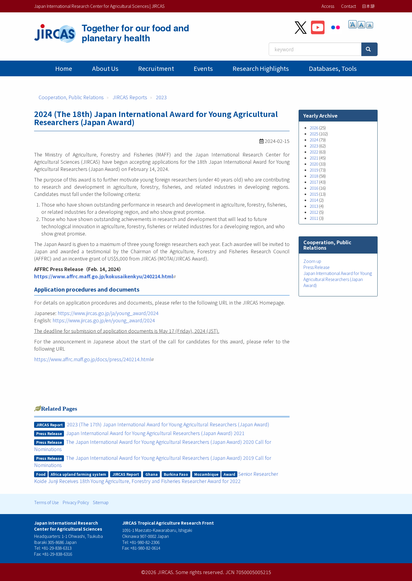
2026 (314, 128)
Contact (348, 6)
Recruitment (156, 68)
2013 (314, 206)
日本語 (368, 6)
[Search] (369, 49)
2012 (314, 212)
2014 (314, 200)
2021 (314, 158)
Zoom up (312, 261)
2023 (161, 97)
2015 (314, 194)
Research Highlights (261, 68)
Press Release (316, 267)
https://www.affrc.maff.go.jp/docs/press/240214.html (92, 359)
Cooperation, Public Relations (71, 97)
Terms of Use (46, 502)
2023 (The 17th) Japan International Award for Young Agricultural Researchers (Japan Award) (168, 424)
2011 (314, 218)
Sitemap (101, 502)
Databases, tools (333, 68)
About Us (105, 68)
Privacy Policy (76, 502)
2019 (314, 170)
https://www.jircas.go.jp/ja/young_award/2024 (108, 313)
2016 (314, 188)
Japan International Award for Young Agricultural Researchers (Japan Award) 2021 (155, 433)
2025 (314, 134)
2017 (314, 182)
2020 (314, 164)
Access (328, 6)
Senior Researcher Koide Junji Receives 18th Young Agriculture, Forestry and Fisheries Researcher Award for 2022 (156, 477)
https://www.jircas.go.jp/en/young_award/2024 (103, 320)
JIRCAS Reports (130, 97)
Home (63, 68)
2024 (314, 140)
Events (203, 68)
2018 (314, 176)
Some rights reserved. (200, 572)
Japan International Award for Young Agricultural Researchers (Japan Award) (337, 279)
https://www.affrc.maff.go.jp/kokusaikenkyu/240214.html (103, 276)
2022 (314, 152)
